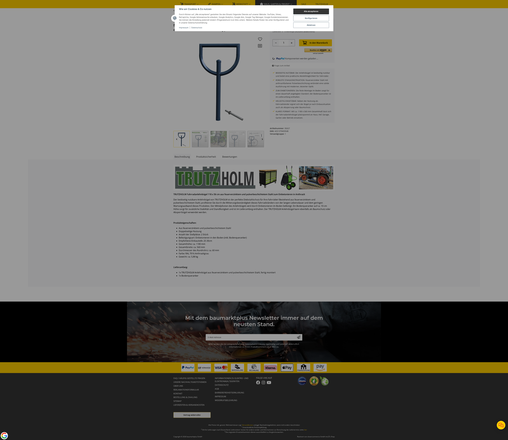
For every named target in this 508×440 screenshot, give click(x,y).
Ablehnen (311, 25)
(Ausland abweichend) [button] (305, 31)
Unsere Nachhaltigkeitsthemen (189, 382)
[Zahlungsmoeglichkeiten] (254, 367)
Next (262, 139)
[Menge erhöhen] (291, 42)
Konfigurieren (311, 18)
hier (305, 430)
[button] (318, 51)
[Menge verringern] (276, 42)
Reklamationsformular (186, 389)
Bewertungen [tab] (229, 156)
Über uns (178, 386)
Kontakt (177, 393)
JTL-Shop (331, 437)
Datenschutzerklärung (255, 344)
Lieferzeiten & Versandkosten (188, 405)
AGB (217, 388)
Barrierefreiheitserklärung (229, 392)
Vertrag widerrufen (192, 415)
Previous (176, 139)
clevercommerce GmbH (316, 437)
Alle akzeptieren (311, 11)
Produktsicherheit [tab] (206, 156)
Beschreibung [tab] (182, 156)
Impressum (184, 28)
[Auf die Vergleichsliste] (260, 46)
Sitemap (177, 401)
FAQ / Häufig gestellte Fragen (189, 378)
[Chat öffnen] (501, 425)
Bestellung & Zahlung (185, 397)
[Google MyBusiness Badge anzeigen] (4, 436)
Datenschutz (196, 28)
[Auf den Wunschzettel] (260, 39)
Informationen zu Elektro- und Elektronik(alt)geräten (231, 380)
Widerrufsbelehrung (226, 400)
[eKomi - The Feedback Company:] (314, 380)
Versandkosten (247, 425)
